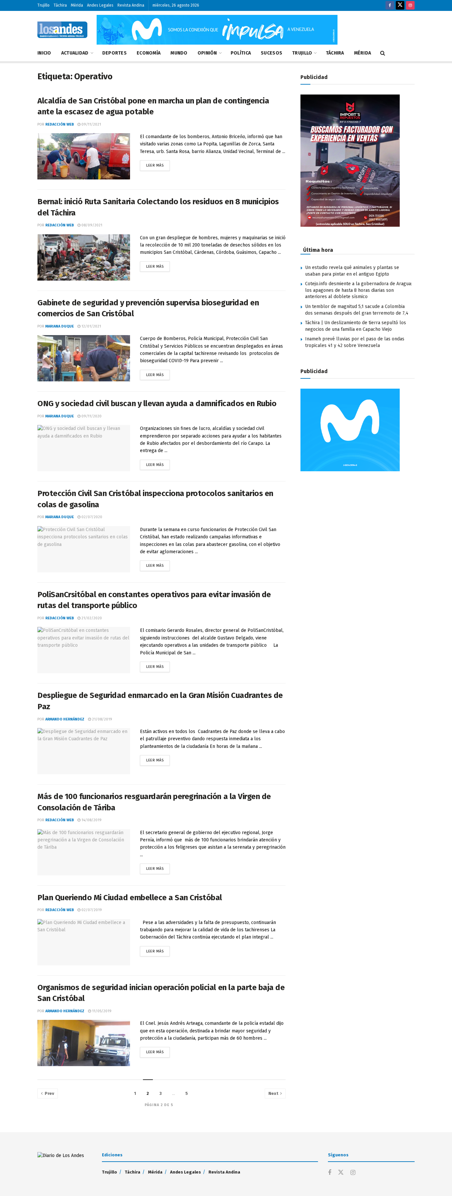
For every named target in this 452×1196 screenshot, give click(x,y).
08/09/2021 (91, 225)
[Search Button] (382, 53)
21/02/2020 (91, 618)
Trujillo (43, 5)
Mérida (77, 5)
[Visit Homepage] (62, 29)
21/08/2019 (101, 719)
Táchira (60, 5)
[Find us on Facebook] (389, 5)
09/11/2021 (90, 124)
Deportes (114, 53)
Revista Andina (130, 5)
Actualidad (75, 53)
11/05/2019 (101, 1011)
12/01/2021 (90, 326)
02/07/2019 (91, 910)
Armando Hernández (64, 719)
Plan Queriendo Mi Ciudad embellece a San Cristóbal (129, 897)
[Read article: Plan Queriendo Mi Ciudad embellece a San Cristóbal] (83, 942)
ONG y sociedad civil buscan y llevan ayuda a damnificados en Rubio (156, 403)
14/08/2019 (91, 820)
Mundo (178, 53)
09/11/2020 (91, 416)
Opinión (207, 53)
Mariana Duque (59, 326)
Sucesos (271, 53)
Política (241, 53)
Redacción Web (59, 124)
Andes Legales (100, 5)
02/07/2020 (91, 517)
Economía (148, 53)
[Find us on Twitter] (400, 5)
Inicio (44, 53)
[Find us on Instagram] (410, 5)
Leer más (158, 164)
